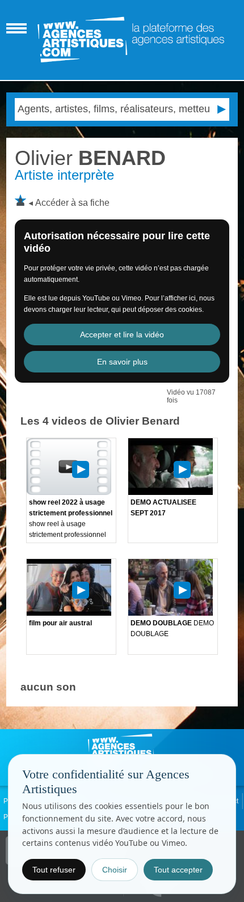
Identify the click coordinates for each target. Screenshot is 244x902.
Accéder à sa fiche (72, 202)
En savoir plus (122, 361)
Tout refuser (53, 869)
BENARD (90, 158)
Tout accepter (178, 869)
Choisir (114, 869)
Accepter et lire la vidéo (122, 334)
